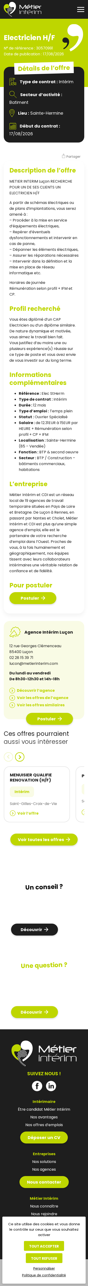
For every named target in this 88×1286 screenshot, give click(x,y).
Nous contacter (44, 1182)
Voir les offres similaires (41, 705)
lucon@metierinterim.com (33, 663)
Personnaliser (44, 1268)
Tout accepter (44, 1246)
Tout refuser (44, 1258)
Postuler (30, 598)
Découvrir (31, 930)
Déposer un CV (44, 1137)
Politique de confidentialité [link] (44, 1275)
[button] (70, 156)
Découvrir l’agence (36, 690)
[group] (37, 794)
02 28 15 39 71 (21, 657)
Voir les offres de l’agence (42, 697)
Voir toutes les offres (41, 839)
